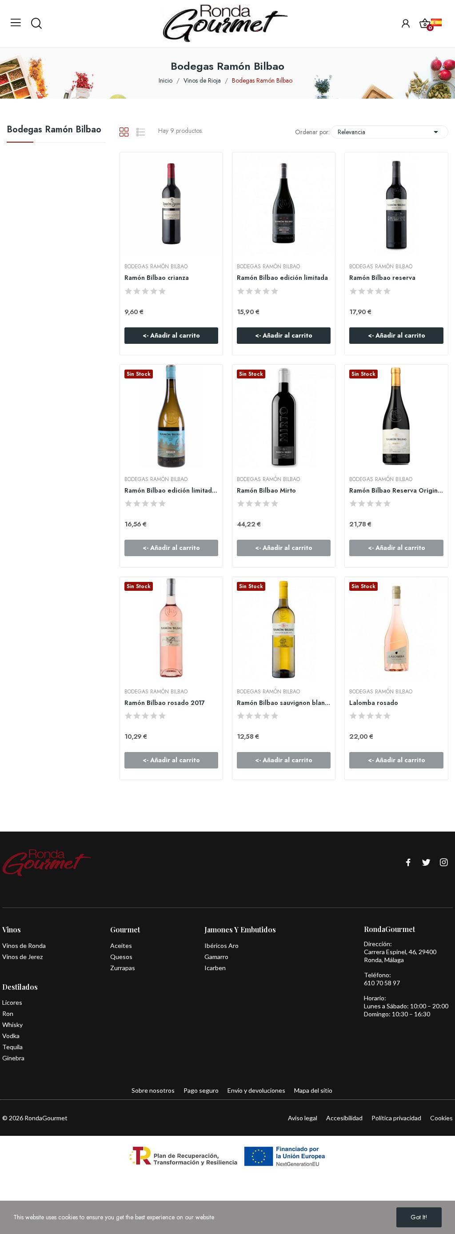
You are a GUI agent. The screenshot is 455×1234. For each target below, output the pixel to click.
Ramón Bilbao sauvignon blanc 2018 (284, 703)
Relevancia (389, 132)
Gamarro (216, 956)
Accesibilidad (344, 1118)
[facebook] (408, 863)
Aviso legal (302, 1118)
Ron (7, 1013)
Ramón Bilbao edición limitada (282, 278)
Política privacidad (396, 1118)
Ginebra (13, 1058)
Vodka (11, 1035)
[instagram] (443, 863)
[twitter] (426, 863)
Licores (12, 1002)
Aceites (121, 945)
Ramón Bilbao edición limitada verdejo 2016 (171, 490)
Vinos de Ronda (24, 945)
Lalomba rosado (373, 703)
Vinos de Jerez (22, 956)
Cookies (441, 1118)
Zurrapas (122, 967)
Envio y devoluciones (256, 1090)
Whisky (12, 1024)
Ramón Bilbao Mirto (266, 490)
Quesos (121, 956)
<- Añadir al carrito (171, 335)
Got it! (419, 1217)
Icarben (215, 967)
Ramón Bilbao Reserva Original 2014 (396, 490)
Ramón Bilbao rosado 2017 (164, 703)
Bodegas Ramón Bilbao (54, 130)
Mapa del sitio (313, 1090)
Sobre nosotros (153, 1090)
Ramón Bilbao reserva (382, 278)
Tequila (12, 1047)
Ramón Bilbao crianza (156, 278)
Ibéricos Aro (221, 945)
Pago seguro (201, 1090)
